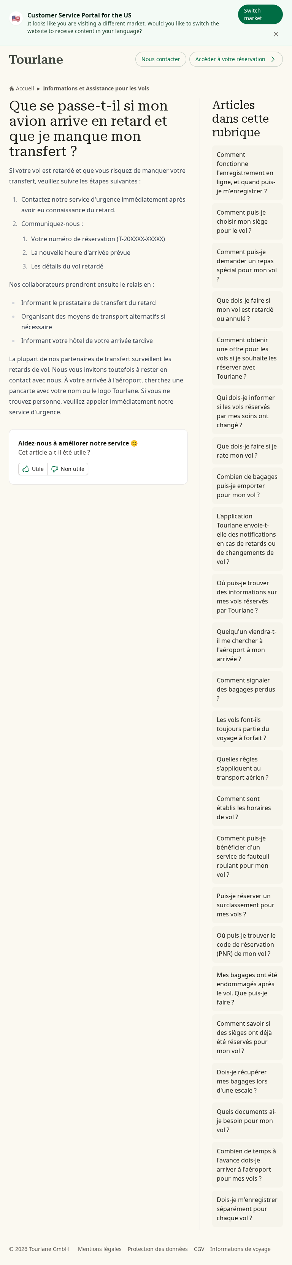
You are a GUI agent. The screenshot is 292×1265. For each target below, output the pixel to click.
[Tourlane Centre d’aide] (36, 59)
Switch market (253, 14)
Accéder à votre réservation (230, 59)
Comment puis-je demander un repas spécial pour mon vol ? (247, 265)
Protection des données (158, 1248)
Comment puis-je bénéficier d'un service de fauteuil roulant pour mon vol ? (243, 856)
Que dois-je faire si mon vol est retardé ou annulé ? (245, 309)
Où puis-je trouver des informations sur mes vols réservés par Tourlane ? (247, 596)
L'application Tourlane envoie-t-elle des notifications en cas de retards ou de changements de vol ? (246, 539)
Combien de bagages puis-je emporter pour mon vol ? (247, 485)
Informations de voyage (240, 1248)
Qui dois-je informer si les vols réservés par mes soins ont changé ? (246, 411)
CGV (199, 1248)
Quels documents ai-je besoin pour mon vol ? (246, 1120)
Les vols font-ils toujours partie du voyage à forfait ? (243, 728)
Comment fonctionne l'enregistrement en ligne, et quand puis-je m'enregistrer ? (246, 172)
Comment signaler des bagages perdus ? (246, 689)
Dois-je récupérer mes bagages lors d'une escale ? (242, 1081)
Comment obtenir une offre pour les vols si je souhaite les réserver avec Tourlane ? (247, 358)
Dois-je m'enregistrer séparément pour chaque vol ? (247, 1209)
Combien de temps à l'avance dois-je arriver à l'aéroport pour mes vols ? (246, 1165)
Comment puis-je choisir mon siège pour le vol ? (242, 221)
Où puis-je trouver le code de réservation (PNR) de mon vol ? (246, 944)
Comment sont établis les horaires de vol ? (244, 807)
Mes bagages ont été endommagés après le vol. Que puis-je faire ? (247, 988)
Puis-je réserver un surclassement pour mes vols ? (246, 905)
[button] (160, 59)
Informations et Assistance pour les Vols (96, 88)
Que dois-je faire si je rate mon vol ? (247, 451)
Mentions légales (100, 1248)
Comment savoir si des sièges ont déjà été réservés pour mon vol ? (244, 1037)
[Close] (276, 34)
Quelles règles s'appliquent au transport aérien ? (242, 768)
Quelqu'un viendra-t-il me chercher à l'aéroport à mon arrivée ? (246, 645)
